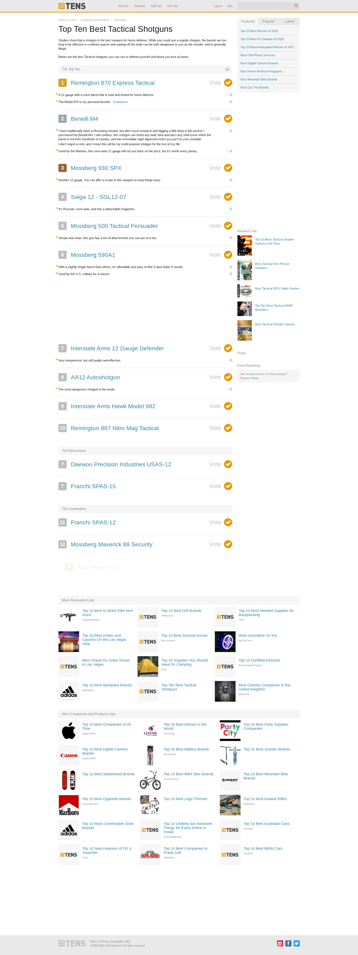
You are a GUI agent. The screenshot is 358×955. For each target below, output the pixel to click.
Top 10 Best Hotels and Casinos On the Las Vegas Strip (104, 639)
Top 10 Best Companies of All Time (106, 726)
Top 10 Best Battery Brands (186, 749)
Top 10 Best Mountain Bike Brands (266, 776)
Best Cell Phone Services (258, 55)
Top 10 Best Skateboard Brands (108, 774)
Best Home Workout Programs (261, 71)
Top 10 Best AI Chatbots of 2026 (262, 39)
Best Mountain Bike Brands (259, 79)
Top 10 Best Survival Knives (184, 635)
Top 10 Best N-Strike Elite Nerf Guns (107, 613)
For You (172, 6)
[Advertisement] (145, 310)
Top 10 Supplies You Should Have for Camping (184, 662)
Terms (94, 941)
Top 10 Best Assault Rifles (265, 799)
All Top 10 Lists (66, 20)
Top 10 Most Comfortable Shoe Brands (108, 826)
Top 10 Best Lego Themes (185, 799)
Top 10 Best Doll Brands (181, 611)
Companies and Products (95, 20)
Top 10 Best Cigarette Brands (106, 799)
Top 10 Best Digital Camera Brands (105, 751)
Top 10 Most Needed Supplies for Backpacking (266, 613)
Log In (218, 6)
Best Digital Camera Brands (259, 63)
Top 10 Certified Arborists (259, 660)
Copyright (117, 941)
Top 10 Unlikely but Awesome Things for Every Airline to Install (188, 828)
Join (229, 6)
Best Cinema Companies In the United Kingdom (264, 687)
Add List (155, 6)
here (255, 378)
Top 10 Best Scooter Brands (267, 749)
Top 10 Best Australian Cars (267, 824)
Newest (139, 6)
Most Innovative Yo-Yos (258, 635)
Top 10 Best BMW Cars (263, 848)
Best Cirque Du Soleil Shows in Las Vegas (106, 662)
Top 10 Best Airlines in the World (185, 726)
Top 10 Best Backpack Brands (107, 685)
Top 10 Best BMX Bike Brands (189, 774)
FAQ (127, 941)
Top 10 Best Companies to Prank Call (185, 850)
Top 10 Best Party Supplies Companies (266, 726)
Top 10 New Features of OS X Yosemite (107, 850)
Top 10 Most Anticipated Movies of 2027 (267, 47)
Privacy (104, 941)
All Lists (123, 6)
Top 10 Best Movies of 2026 (259, 31)
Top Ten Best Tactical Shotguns (178, 687)
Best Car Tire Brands (255, 87)
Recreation (120, 20)
